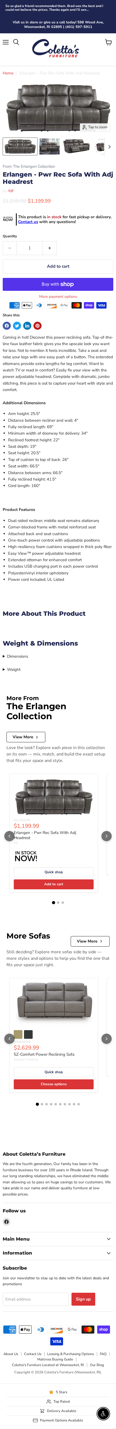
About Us (11, 1354)
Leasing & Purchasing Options (70, 1354)
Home (8, 73)
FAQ (103, 1354)
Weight (14, 669)
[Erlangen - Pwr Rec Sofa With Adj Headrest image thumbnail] (20, 146)
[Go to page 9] (74, 1104)
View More (23, 737)
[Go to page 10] (78, 1104)
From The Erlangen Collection (29, 166)
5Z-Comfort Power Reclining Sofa (44, 1054)
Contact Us (32, 1354)
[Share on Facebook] (7, 326)
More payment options (58, 297)
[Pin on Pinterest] (37, 326)
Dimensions (17, 656)
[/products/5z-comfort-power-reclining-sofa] (54, 1004)
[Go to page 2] (58, 902)
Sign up (83, 1299)
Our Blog (97, 1365)
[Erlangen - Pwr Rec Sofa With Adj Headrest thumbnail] (49, 146)
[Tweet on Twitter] (17, 326)
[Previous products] (9, 836)
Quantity (10, 236)
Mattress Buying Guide (55, 1359)
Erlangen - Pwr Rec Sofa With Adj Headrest (45, 835)
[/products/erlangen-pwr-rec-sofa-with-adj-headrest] (54, 797)
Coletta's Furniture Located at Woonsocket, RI (48, 1365)
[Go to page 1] (53, 902)
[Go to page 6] (60, 1104)
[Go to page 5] (55, 1104)
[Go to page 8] (69, 1104)
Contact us (28, 221)
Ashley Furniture (26, 1059)
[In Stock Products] (8, 219)
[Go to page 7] (65, 1104)
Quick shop (54, 872)
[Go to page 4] (51, 1104)
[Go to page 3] (63, 902)
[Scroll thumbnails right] (108, 147)
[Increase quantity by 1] (50, 248)
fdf (10, 191)
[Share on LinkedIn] (27, 326)
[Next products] (106, 836)
